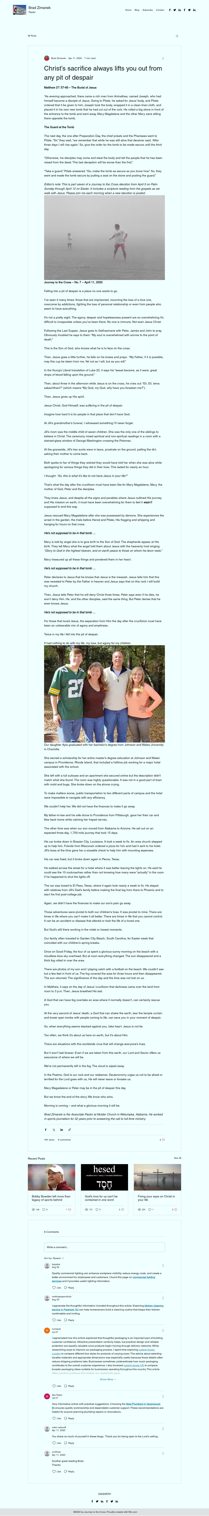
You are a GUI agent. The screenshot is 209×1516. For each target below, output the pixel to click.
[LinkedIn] (179, 10)
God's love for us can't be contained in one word (101, 1198)
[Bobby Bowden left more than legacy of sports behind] (51, 1177)
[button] (177, 36)
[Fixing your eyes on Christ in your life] (157, 1177)
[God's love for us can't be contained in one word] (104, 1177)
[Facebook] (169, 10)
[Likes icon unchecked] (54, 1288)
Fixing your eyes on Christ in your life (156, 1198)
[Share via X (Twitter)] (53, 1129)
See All (177, 1158)
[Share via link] (69, 1129)
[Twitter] (174, 10)
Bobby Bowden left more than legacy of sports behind (51, 1198)
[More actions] (163, 58)
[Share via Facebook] (45, 1129)
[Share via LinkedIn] (61, 1129)
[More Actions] (163, 1266)
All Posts (32, 35)
